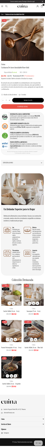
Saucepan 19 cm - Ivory (33, 311)
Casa (2, 14)
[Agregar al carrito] (33, 303)
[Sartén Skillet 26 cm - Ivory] (11, 295)
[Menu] (2, 6)
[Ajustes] (38, 6)
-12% (4, 358)
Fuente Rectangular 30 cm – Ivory (11, 347)
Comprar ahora (22, 107)
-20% (27, 322)
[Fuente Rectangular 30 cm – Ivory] (11, 331)
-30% (5, 286)
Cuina (3, 64)
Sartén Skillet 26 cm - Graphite (11, 384)
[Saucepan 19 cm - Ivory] (34, 295)
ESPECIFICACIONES (8, 163)
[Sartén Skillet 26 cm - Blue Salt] (34, 331)
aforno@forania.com (9, 413)
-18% (26, 286)
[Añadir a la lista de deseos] (9, 303)
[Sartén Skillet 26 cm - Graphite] (11, 367)
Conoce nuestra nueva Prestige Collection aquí (22, 1)
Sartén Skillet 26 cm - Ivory (11, 311)
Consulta (23, 95)
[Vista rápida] (13, 303)
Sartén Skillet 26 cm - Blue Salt (34, 347)
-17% (4, 20)
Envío (13, 78)
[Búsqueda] (6, 6)
